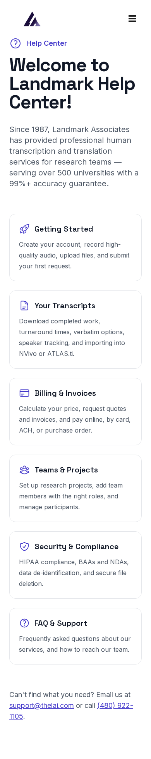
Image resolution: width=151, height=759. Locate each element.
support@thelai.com (41, 705)
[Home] (32, 18)
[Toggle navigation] (132, 18)
